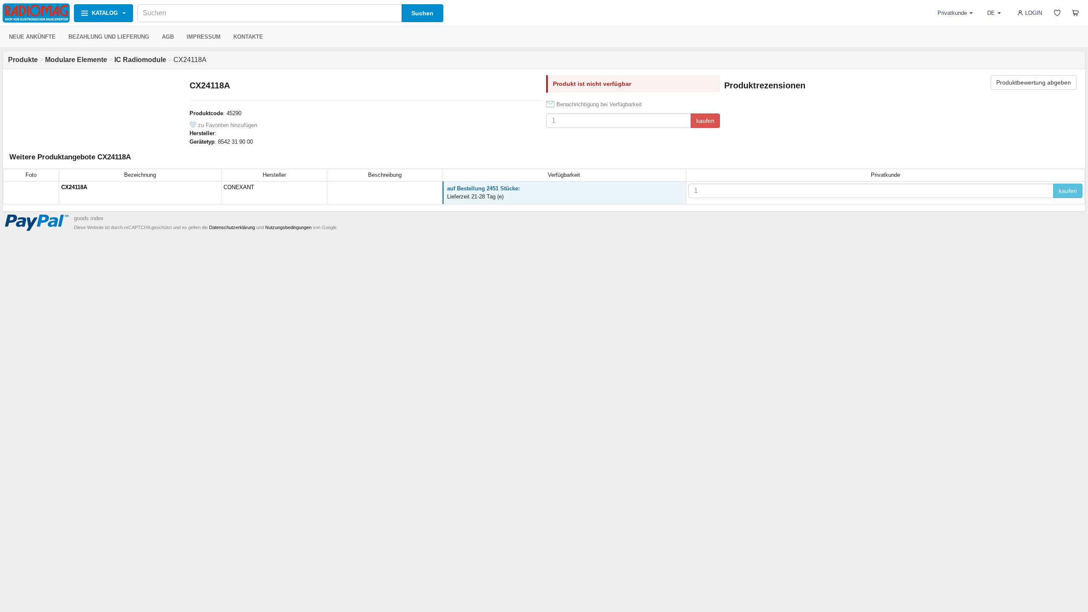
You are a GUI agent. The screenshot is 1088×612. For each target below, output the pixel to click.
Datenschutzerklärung (232, 227)
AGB (168, 37)
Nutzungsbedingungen (288, 227)
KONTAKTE (248, 37)
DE (991, 13)
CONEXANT (239, 187)
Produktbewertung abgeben (1033, 82)
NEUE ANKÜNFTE (32, 37)
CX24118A (74, 187)
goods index (89, 218)
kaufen (705, 120)
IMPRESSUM (204, 37)
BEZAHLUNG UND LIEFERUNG (108, 37)
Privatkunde (952, 13)
